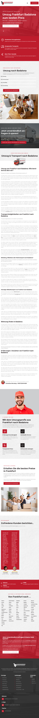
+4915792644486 (22, 383)
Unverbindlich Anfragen (10, 25)
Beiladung (20, 264)
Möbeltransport (17, 291)
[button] (27, 3)
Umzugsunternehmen (25, 249)
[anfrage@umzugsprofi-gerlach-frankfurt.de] (3, 705)
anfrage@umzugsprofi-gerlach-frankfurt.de (30, 584)
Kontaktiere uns (9, 211)
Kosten (26, 269)
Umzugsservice (17, 294)
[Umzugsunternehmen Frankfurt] (19, 665)
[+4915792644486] (3, 711)
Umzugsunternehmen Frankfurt (19, 671)
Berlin (14, 235)
